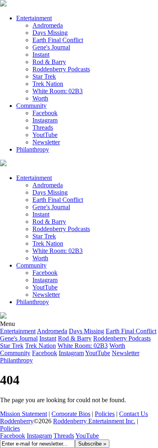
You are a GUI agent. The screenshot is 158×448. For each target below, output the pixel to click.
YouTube (87, 435)
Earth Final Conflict (57, 39)
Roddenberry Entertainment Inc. (94, 421)
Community (31, 105)
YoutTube (45, 134)
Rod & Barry (49, 61)
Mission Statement (23, 413)
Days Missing (50, 32)
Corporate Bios (70, 413)
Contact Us (133, 413)
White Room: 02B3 (57, 91)
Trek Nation (47, 83)
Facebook (45, 112)
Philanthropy (32, 149)
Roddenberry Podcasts (61, 69)
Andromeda (47, 25)
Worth (40, 98)
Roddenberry (17, 421)
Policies (105, 413)
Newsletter (46, 142)
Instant (40, 54)
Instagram (45, 120)
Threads (42, 127)
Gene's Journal (51, 47)
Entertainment (34, 18)
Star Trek (44, 76)
